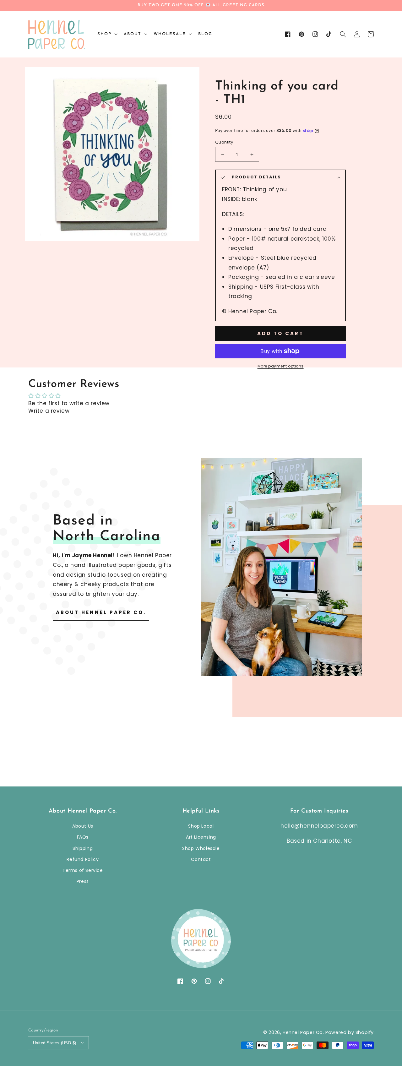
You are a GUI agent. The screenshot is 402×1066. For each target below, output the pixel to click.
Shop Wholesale (201, 848)
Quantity (224, 142)
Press (83, 881)
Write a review (48, 411)
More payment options (281, 366)
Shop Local (201, 826)
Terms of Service (82, 870)
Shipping (83, 848)
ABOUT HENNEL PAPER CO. (101, 612)
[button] (343, 34)
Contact (201, 859)
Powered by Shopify (349, 1032)
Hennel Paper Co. (304, 1032)
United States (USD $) (54, 1043)
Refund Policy (83, 859)
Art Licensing (201, 837)
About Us (82, 826)
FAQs (83, 837)
